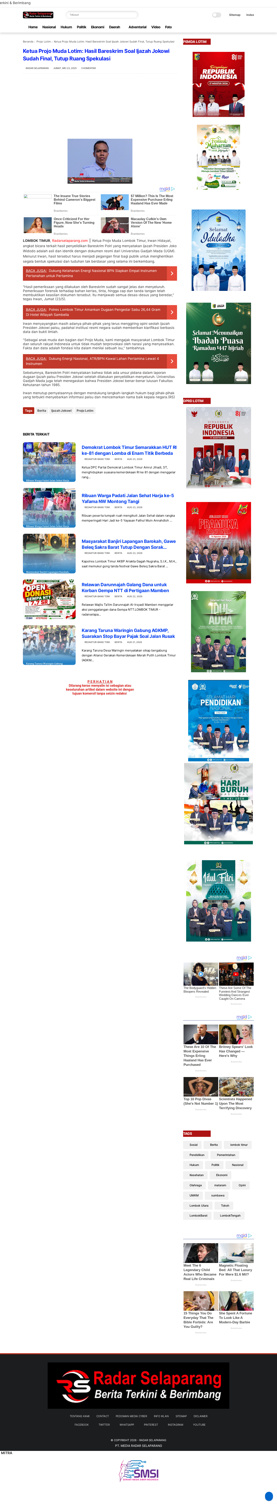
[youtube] (252, 27)
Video (155, 27)
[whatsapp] (232, 27)
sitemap (181, 1416)
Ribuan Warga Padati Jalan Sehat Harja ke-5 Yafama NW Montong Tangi (128, 498)
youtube (199, 1424)
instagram (175, 1424)
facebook (82, 1424)
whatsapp (127, 1424)
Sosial (194, 1144)
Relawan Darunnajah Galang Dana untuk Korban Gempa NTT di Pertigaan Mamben (125, 587)
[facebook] (219, 27)
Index (250, 14)
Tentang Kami (79, 1416)
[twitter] (226, 27)
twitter (104, 1424)
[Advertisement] (100, 106)
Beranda (28, 41)
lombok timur (239, 1144)
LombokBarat (198, 1215)
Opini (242, 1185)
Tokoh (225, 1205)
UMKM (194, 1195)
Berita (41, 411)
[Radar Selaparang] (38, 17)
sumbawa (217, 1195)
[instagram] (245, 27)
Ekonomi (97, 27)
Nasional (49, 27)
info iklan (161, 1416)
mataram (220, 1185)
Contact (102, 1416)
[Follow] (269, 1496)
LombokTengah (230, 1215)
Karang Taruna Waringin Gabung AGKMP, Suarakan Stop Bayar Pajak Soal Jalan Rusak (128, 633)
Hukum (66, 27)
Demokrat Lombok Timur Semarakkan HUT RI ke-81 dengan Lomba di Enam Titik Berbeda (129, 450)
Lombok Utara (199, 1205)
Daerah (114, 27)
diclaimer (200, 1416)
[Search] (134, 15)
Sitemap (234, 14)
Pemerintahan (226, 1155)
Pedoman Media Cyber (131, 1416)
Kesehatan (197, 1175)
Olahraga (196, 1185)
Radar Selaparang (152, 1440)
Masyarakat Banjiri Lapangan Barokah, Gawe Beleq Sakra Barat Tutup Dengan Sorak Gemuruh (129, 544)
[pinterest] (239, 27)
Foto (168, 27)
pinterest (151, 1424)
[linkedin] (58, 421)
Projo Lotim (44, 41)
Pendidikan (197, 1155)
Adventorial (137, 27)
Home (33, 27)
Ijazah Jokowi (61, 411)
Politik (81, 27)
